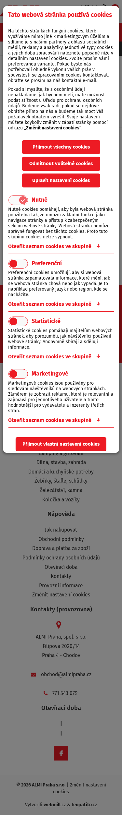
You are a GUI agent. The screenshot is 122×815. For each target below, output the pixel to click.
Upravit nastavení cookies (61, 180)
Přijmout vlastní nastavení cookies (61, 444)
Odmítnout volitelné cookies (61, 163)
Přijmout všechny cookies (61, 147)
